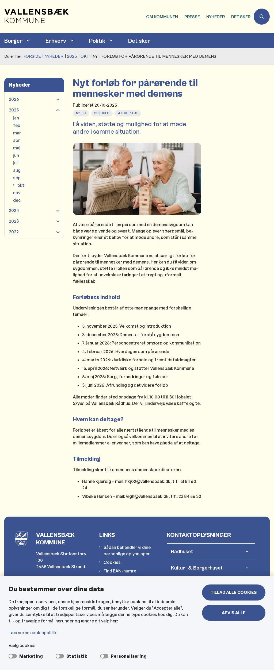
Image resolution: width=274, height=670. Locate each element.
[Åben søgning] (262, 17)
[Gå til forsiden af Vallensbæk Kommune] (71, 17)
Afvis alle (234, 612)
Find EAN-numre (120, 571)
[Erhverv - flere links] (71, 40)
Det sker (139, 41)
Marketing (31, 656)
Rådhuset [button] (182, 552)
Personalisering (129, 656)
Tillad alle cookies (234, 592)
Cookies (112, 562)
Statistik (76, 656)
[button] (57, 99)
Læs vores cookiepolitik (33, 632)
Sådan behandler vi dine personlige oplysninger (127, 550)
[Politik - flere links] (110, 40)
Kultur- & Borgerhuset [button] (197, 568)
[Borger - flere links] (27, 40)
